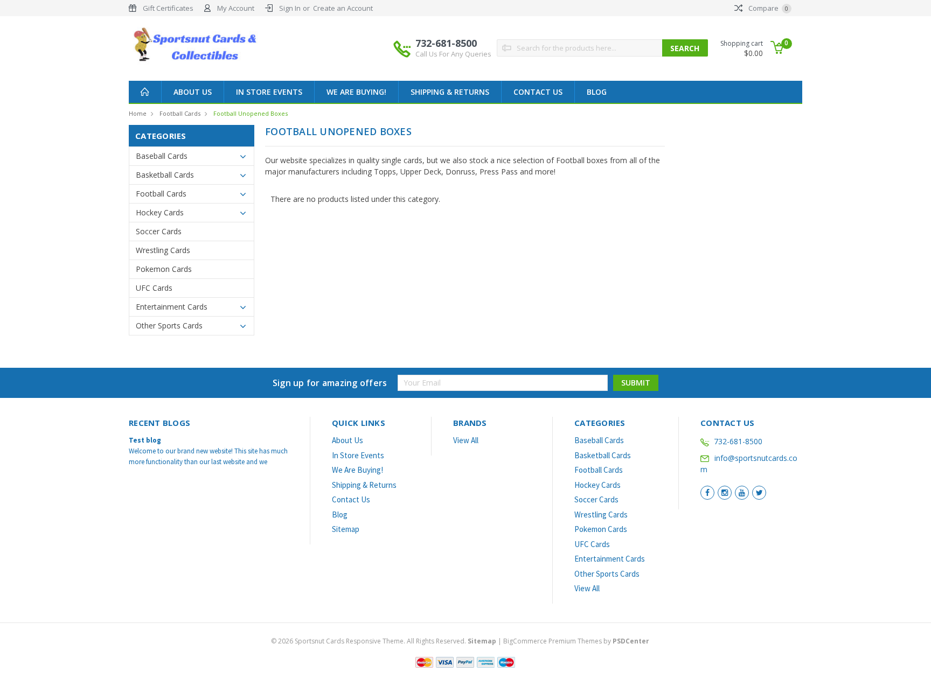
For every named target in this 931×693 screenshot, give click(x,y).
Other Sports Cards (169, 325)
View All (465, 440)
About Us (192, 92)
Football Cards (179, 113)
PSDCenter (631, 641)
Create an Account (343, 8)
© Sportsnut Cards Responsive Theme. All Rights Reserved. (383, 641)
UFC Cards (154, 288)
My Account (235, 8)
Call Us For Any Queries (453, 54)
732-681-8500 (453, 48)
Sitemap (345, 529)
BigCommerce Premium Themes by (576, 641)
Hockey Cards (160, 212)
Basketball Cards (165, 175)
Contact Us (537, 92)
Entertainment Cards (171, 307)
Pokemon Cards (164, 269)
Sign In (290, 8)
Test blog (145, 440)
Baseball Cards (161, 156)
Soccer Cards (159, 231)
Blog (597, 92)
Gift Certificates (168, 8)
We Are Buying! (356, 92)
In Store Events (269, 92)
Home (138, 113)
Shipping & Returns (450, 92)
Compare (767, 8)
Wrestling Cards (163, 250)
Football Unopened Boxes (250, 113)
